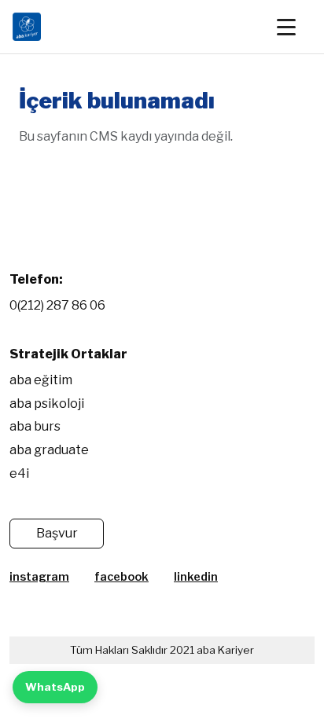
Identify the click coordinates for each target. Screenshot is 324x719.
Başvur (57, 533)
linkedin (196, 577)
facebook (121, 577)
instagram (39, 577)
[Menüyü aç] (294, 26)
